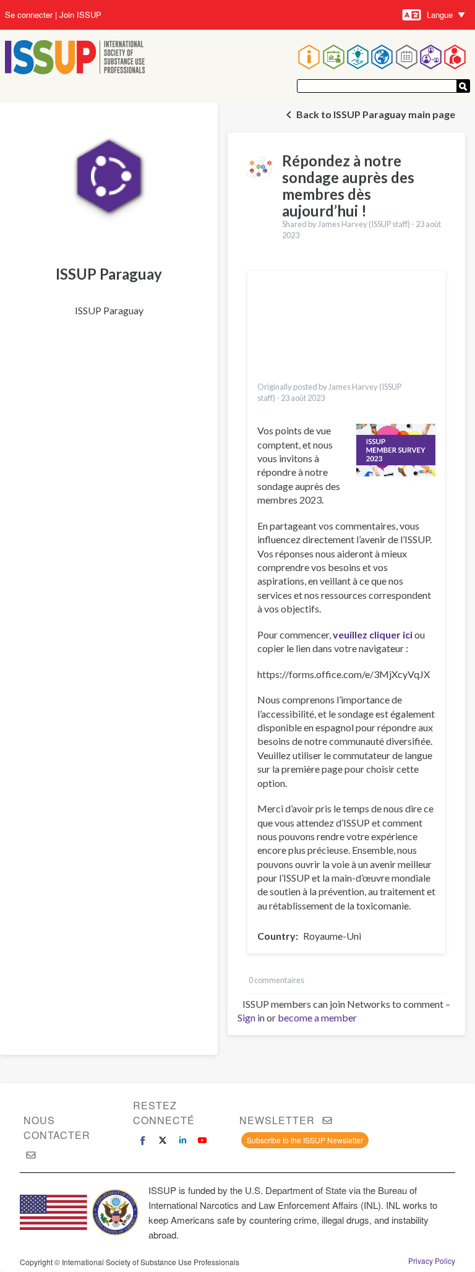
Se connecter (29, 15)
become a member (317, 1017)
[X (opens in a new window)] (162, 1140)
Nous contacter (57, 1127)
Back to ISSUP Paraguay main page (375, 114)
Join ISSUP (80, 15)
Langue (440, 14)
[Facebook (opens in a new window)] (142, 1140)
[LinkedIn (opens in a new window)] (182, 1140)
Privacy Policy (431, 1261)
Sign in (251, 1017)
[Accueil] (75, 58)
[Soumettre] (463, 86)
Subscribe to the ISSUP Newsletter (305, 1140)
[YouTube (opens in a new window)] (202, 1140)
